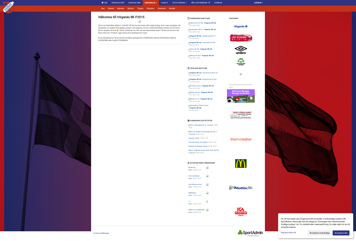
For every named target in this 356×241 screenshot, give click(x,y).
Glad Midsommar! (195, 184)
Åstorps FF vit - (201, 99)
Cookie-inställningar (101, 233)
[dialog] (315, 225)
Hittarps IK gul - (201, 92)
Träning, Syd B (193, 138)
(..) (189, 201)
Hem (105, 3)
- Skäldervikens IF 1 (203, 36)
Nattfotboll (192, 193)
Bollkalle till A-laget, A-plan (198, 146)
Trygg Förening (178, 3)
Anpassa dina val (288, 232)
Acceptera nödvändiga (320, 233)
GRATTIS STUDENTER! (196, 210)
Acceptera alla (341, 233)
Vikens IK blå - (201, 49)
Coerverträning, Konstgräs (197, 142)
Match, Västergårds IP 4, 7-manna (200, 125)
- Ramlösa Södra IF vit (203, 73)
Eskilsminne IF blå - (203, 23)
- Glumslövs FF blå (202, 42)
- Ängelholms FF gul (203, 79)
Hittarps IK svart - (202, 56)
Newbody (191, 167)
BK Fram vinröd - (202, 86)
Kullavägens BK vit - (203, 29)
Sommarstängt (193, 176)
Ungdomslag (150, 3)
